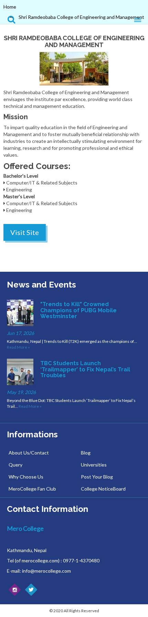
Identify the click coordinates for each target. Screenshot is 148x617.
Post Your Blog (97, 477)
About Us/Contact (29, 453)
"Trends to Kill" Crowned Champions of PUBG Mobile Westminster (78, 310)
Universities (94, 465)
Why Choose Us (26, 477)
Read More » (18, 347)
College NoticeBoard (103, 489)
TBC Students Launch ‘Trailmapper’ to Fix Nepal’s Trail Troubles (85, 369)
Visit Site (24, 232)
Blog (86, 453)
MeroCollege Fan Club (32, 489)
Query (15, 465)
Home (9, 7)
